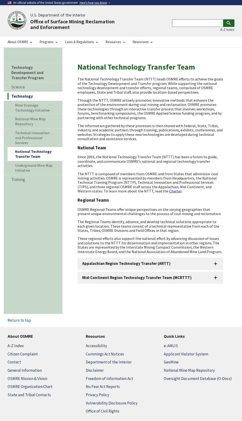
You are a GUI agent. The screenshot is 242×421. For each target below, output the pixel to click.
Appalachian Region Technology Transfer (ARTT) (126, 263)
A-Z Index (227, 29)
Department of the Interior (109, 362)
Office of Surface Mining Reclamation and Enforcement (72, 21)
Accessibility (96, 345)
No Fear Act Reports (103, 386)
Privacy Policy (97, 394)
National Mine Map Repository (189, 370)
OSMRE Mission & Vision (27, 378)
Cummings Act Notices (105, 354)
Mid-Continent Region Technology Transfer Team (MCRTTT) (137, 277)
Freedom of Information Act (109, 378)
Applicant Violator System (186, 354)
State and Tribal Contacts (29, 394)
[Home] (17, 21)
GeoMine (171, 362)
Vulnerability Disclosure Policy (112, 403)
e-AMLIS (171, 345)
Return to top (19, 320)
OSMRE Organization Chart (30, 386)
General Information (25, 370)
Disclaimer (95, 370)
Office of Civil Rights (102, 411)
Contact (14, 362)
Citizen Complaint (23, 354)
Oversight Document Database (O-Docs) (198, 378)
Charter (175, 191)
